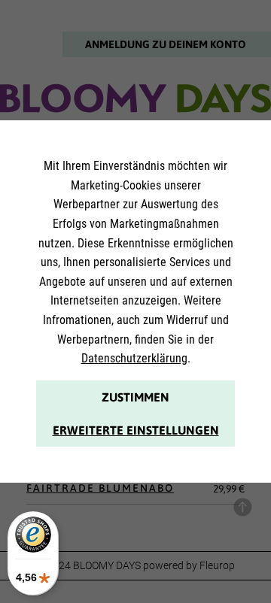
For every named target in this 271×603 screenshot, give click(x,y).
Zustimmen (135, 397)
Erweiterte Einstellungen (136, 430)
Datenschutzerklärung (134, 358)
